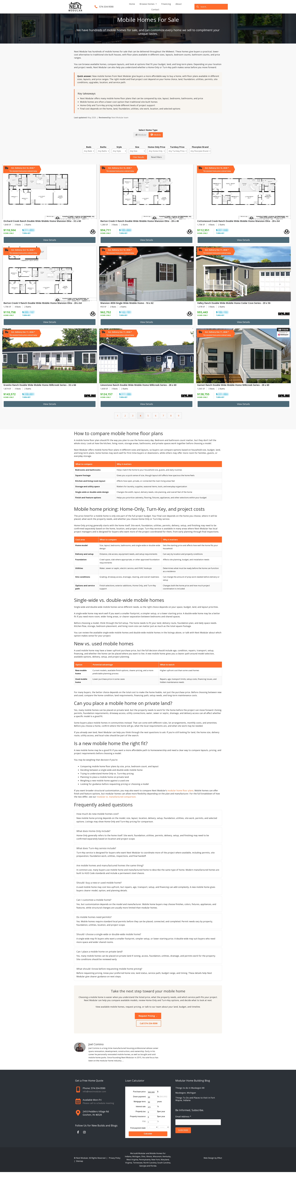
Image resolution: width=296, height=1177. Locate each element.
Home (132, 4)
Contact (155, 9)
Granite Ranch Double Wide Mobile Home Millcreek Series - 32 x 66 (39, 385)
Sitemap (79, 1161)
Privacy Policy (115, 1158)
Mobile (157, 134)
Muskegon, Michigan (185, 1092)
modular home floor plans (180, 790)
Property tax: (141, 1111)
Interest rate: (141, 1106)
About (179, 4)
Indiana (128, 1156)
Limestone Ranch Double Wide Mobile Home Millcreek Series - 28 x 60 (138, 385)
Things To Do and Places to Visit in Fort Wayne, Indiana (195, 1099)
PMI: (144, 1121)
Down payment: (139, 1097)
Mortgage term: (140, 1102)
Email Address (183, 1116)
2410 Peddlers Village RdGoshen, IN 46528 (96, 1113)
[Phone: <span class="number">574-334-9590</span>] (78, 1089)
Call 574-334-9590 (148, 1023)
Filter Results (138, 157)
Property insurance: (138, 1116)
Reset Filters (156, 157)
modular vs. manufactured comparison (116, 796)
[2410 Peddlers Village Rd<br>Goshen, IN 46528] (78, 1113)
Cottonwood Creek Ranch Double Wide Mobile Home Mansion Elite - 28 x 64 (238, 221)
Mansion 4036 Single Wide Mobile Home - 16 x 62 (126, 303)
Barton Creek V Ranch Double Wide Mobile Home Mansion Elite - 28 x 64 (42, 303)
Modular (142, 134)
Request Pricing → (148, 1015)
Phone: (94, 1088)
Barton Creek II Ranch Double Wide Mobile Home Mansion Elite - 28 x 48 (139, 221)
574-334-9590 (106, 6)
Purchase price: (139, 1092)
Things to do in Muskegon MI (189, 1087)
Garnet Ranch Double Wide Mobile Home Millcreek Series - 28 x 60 (233, 385)
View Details (49, 240)
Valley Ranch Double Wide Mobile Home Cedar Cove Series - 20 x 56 (233, 303)
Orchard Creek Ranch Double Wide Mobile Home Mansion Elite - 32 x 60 (42, 221)
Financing (166, 4)
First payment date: (138, 1128)
